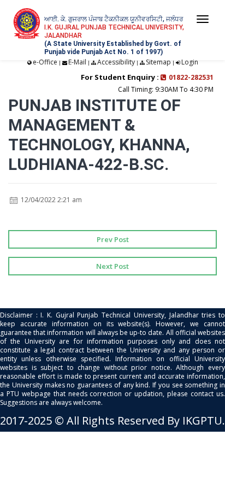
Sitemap (158, 62)
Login (189, 62)
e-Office (45, 62)
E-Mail (77, 62)
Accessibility (116, 62)
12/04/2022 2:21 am (50, 199)
